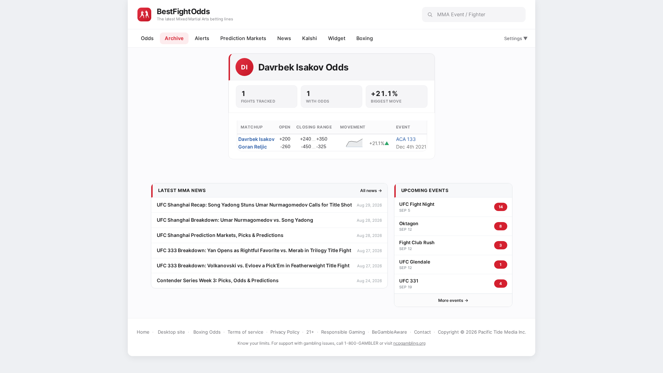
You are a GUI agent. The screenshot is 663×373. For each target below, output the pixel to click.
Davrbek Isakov (256, 139)
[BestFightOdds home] (144, 14)
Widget (336, 38)
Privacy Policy (284, 332)
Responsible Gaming (343, 332)
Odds (147, 38)
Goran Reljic (252, 147)
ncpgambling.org (409, 343)
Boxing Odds (207, 332)
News (284, 38)
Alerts (202, 38)
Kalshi (309, 38)
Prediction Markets (243, 38)
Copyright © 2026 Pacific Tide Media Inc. (482, 332)
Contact (422, 332)
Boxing (364, 38)
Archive (174, 38)
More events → (453, 300)
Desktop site (171, 332)
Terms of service (245, 332)
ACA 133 (406, 139)
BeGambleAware (389, 332)
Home (143, 332)
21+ (310, 332)
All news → (371, 190)
